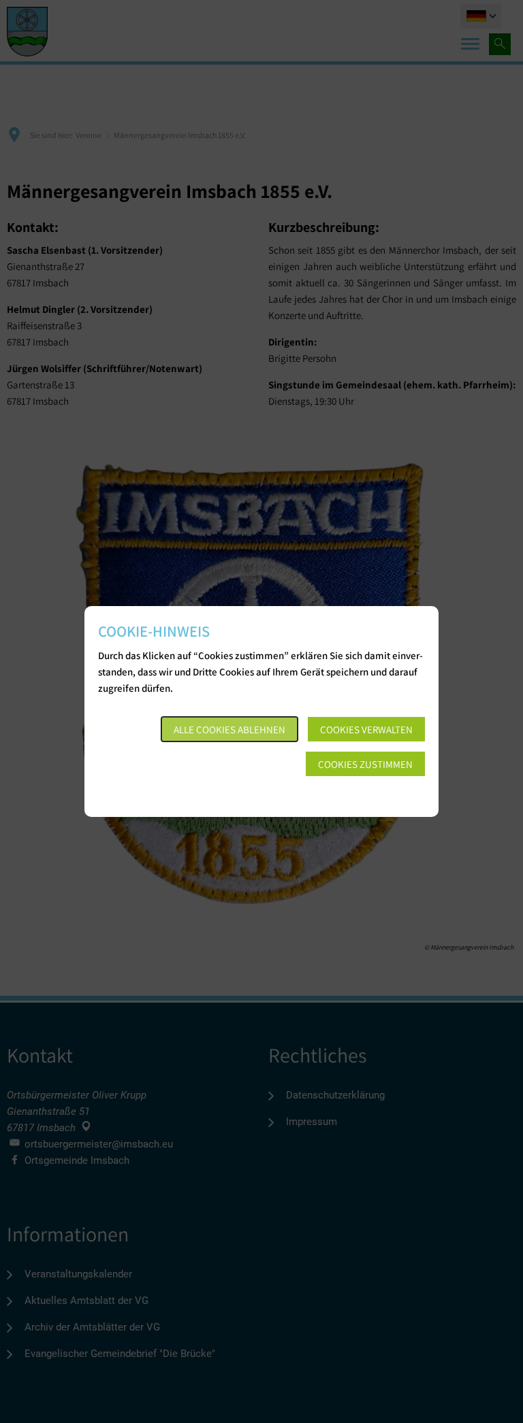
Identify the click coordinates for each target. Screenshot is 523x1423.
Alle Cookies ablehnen (229, 729)
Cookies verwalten (366, 729)
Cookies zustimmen (365, 764)
